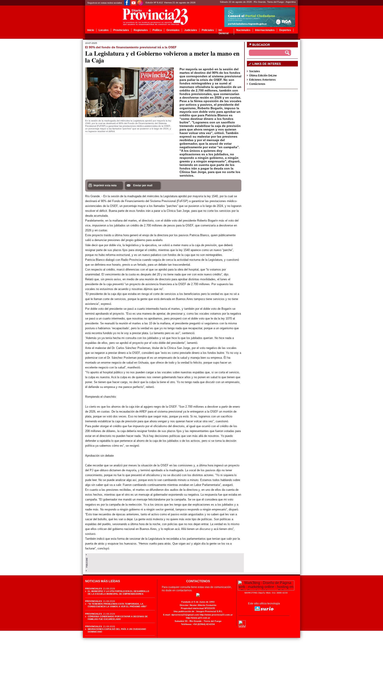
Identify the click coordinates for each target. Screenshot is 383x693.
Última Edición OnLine (263, 75)
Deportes (285, 30)
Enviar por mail (142, 185)
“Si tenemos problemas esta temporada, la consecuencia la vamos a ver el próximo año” (117, 605)
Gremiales (173, 30)
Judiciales (190, 30)
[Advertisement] (164, 561)
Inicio (90, 30)
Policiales (208, 30)
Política (157, 30)
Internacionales (265, 30)
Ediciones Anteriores (262, 79)
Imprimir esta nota (105, 185)
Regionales (141, 30)
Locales (104, 30)
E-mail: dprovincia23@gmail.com (181, 614)
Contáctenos (257, 84)
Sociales (254, 71)
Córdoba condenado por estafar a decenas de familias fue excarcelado (118, 617)
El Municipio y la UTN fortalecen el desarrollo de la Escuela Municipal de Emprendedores (118, 592)
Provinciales (121, 30)
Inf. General (224, 32)
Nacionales (243, 30)
